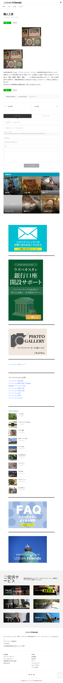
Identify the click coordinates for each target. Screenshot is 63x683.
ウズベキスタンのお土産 (15, 398)
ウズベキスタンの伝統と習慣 (16, 390)
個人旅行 (34, 658)
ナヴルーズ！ (21, 463)
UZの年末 (20, 471)
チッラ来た (21, 413)
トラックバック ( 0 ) (45, 115)
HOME (33, 654)
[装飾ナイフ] (50, 183)
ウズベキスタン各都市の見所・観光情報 (19, 383)
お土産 (12, 17)
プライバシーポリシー (9, 656)
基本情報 (34, 656)
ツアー (33, 661)
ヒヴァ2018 (21, 446)
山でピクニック (22, 479)
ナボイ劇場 (21, 430)
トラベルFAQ (35, 667)
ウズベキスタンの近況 (19, 385)
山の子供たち (21, 487)
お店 (15, 17)
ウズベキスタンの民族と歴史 (16, 388)
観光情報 (10, 385)
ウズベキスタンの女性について (17, 364)
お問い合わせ (7, 663)
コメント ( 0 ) (17, 115)
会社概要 (6, 654)
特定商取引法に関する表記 (10, 661)
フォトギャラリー (36, 663)
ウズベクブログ (35, 665)
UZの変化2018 (22, 455)
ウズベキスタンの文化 (14, 393)
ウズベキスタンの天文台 (24, 422)
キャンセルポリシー (8, 658)
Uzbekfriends (12, 96)
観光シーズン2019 (22, 438)
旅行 (17, 17)
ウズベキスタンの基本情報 (15, 381)
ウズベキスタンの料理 (14, 395)
